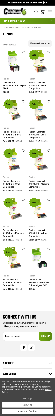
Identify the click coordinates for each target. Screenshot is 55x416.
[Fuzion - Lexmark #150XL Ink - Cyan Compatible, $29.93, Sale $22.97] (40, 110)
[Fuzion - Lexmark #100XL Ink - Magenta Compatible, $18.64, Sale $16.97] (14, 209)
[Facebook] (23, 347)
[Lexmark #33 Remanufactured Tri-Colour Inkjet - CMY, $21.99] (40, 258)
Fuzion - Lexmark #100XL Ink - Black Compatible (12, 135)
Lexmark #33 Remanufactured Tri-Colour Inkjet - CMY (39, 282)
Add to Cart (40, 69)
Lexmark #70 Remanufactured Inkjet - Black (14, 85)
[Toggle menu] (50, 12)
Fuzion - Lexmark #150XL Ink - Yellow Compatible (38, 233)
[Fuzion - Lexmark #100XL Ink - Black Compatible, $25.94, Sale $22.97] (14, 110)
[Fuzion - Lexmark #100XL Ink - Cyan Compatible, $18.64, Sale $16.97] (14, 159)
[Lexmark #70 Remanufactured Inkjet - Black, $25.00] (14, 61)
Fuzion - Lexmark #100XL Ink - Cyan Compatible (11, 184)
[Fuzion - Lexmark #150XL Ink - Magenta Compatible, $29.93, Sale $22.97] (40, 159)
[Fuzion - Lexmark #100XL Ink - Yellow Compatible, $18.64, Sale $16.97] (14, 258)
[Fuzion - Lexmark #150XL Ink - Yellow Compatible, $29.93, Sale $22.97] (40, 209)
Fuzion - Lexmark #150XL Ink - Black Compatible (37, 85)
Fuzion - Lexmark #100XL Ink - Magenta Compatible (13, 233)
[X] (31, 347)
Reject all (27, 405)
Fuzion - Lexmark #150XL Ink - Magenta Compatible (39, 184)
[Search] (36, 12)
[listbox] (40, 43)
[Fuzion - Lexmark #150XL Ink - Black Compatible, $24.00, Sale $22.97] (40, 61)
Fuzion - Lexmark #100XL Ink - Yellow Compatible (12, 282)
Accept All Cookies (27, 411)
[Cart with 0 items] (42, 12)
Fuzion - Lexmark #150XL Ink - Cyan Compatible (37, 135)
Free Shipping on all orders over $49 (27, 2)
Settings (27, 398)
